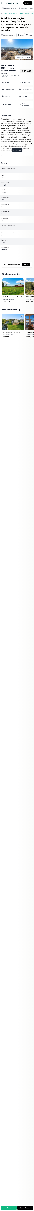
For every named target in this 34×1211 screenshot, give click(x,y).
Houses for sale (12, 13)
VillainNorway (8, 335)
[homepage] (2, 13)
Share (9, 1208)
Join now (28, 3)
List (6, 13)
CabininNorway (8, 299)
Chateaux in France (10, 8)
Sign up (26, 264)
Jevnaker (26, 13)
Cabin (32, 13)
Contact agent (25, 1208)
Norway (21, 13)
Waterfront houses (27, 8)
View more (17, 150)
